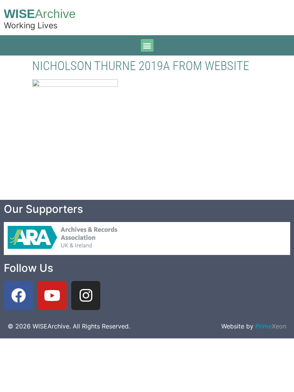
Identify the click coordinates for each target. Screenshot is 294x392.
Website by (253, 326)
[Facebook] (18, 295)
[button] (147, 45)
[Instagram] (85, 295)
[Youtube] (52, 295)
